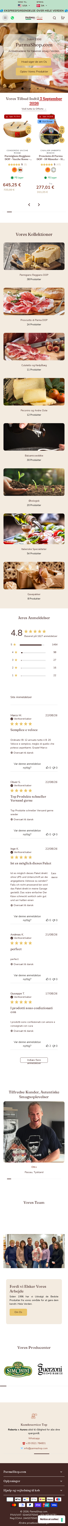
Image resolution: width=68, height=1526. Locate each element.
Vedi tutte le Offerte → (34, 108)
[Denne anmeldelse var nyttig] (47, 768)
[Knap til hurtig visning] (28, 131)
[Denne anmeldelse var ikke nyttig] (53, 768)
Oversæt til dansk (23, 752)
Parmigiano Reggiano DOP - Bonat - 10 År (50, 157)
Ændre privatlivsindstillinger (34, 1523)
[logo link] (18, 1369)
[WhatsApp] (12, 18)
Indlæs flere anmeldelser (34, 1060)
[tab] (22, 88)
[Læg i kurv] (28, 140)
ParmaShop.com (38, 1511)
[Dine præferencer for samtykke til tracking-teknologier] (62, 1520)
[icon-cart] (63, 17)
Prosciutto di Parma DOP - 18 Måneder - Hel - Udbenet (17, 157)
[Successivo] (39, 204)
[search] (54, 17)
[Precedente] (29, 204)
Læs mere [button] (54, 875)
